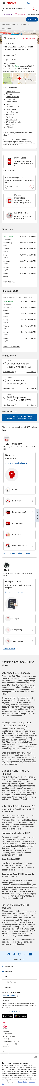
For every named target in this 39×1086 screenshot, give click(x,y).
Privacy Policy (22, 1082)
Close (35, 1057)
